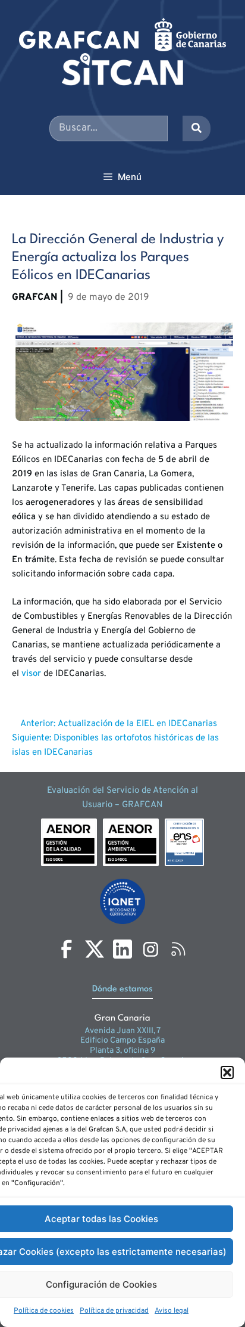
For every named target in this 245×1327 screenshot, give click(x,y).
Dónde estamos (122, 989)
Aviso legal (172, 1311)
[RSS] (178, 949)
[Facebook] (66, 949)
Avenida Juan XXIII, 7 (122, 1031)
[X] (94, 949)
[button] (227, 1072)
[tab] (118, 411)
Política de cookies (44, 1311)
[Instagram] (150, 949)
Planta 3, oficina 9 (122, 1051)
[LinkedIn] (122, 949)
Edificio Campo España (122, 1040)
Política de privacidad (114, 1311)
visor (31, 674)
